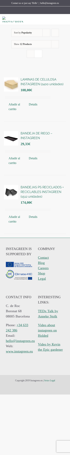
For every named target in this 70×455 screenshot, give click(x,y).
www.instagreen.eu (19, 351)
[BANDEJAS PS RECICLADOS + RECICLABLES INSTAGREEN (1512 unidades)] (11, 192)
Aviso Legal (49, 380)
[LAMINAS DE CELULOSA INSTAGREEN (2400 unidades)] (11, 84)
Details (33, 104)
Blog (41, 263)
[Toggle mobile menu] (66, 20)
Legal (42, 279)
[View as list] (38, 54)
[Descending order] (55, 33)
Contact (43, 257)
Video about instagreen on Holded (47, 330)
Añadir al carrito (14, 107)
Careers (43, 268)
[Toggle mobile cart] (59, 20)
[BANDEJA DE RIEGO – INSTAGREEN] (11, 138)
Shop (41, 273)
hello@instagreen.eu (49, 3)
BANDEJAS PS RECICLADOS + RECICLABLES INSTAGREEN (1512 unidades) (42, 191)
